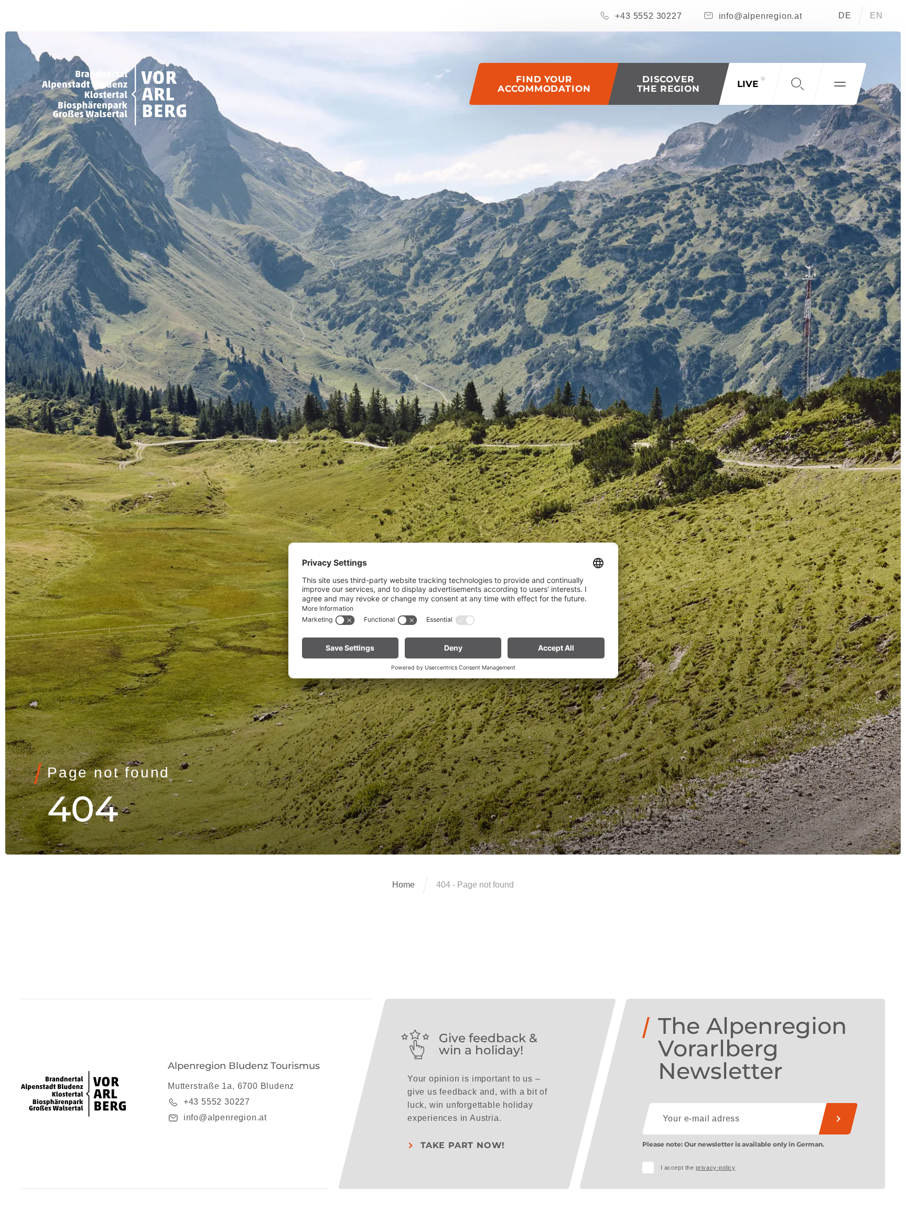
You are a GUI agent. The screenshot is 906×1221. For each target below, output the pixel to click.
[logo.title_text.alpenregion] (114, 94)
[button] (668, 84)
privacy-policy (716, 1167)
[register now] (838, 1118)
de (844, 15)
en (876, 15)
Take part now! (462, 1145)
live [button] (747, 84)
